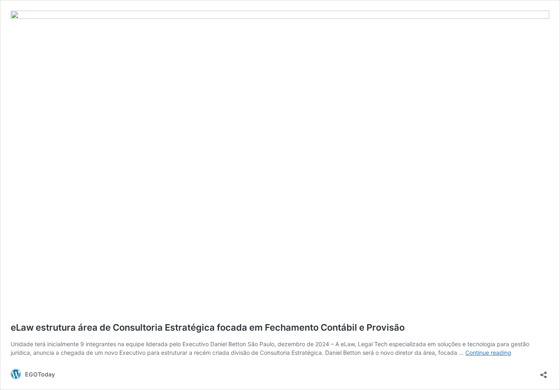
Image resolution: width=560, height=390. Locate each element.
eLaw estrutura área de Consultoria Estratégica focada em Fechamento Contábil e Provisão (208, 327)
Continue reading (488, 352)
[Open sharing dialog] (543, 372)
